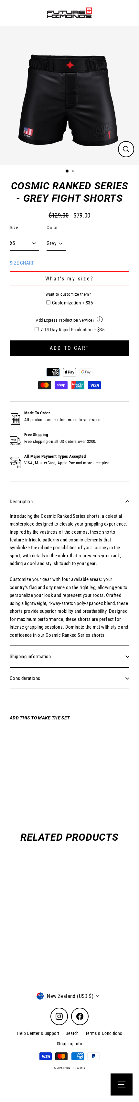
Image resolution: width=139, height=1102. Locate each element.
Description (21, 501)
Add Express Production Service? (65, 320)
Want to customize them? (68, 294)
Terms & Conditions (103, 1033)
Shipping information (30, 656)
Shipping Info (69, 1043)
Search (72, 1033)
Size (14, 228)
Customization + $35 (72, 303)
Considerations (25, 678)
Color (52, 228)
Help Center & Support (38, 1033)
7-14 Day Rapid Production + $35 (72, 330)
